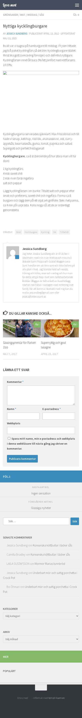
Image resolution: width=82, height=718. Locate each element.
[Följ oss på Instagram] (64, 476)
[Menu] (77, 5)
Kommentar (15, 382)
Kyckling (45, 232)
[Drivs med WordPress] (30, 698)
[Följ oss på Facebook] (70, 476)
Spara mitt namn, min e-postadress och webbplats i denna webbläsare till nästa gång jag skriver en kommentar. (41, 443)
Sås (41, 15)
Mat (22, 15)
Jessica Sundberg (16, 33)
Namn (11, 409)
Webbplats (13, 423)
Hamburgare (31, 232)
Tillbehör (64, 232)
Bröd (18, 232)
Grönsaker (10, 15)
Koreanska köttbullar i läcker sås (52, 545)
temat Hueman (57, 698)
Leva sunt (9, 5)
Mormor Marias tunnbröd (50, 564)
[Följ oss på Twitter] (76, 476)
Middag (32, 15)
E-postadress (51, 409)
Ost (54, 232)
